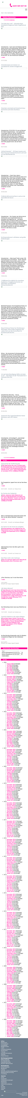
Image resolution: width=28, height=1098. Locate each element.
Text (3, 651)
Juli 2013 (9, 901)
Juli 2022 (9, 738)
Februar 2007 (10, 1016)
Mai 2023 (9, 723)
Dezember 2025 (11, 676)
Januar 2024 (10, 710)
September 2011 (11, 935)
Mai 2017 (9, 831)
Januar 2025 (10, 692)
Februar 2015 (10, 872)
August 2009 (10, 973)
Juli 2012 (9, 919)
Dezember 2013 (11, 894)
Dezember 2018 (11, 803)
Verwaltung (4, 1073)
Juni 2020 (9, 775)
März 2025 (10, 689)
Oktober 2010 (10, 952)
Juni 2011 (9, 939)
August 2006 (10, 1026)
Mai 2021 (9, 759)
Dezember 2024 (11, 694)
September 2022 (11, 735)
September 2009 (11, 971)
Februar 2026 (10, 672)
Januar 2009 (10, 983)
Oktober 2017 (10, 824)
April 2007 (9, 1013)
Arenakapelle (4, 1045)
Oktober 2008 (10, 988)
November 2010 (11, 950)
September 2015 (11, 862)
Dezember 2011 (11, 931)
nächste (12, 20)
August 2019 (10, 790)
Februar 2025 (10, 690)
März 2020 (10, 779)
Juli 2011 (9, 938)
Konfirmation (4, 1050)
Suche (2, 1077)
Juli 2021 (9, 756)
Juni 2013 (9, 902)
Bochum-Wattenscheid (7, 1063)
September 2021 (11, 753)
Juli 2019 (9, 791)
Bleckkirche (4, 1068)
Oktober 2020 (10, 770)
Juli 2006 (9, 1028)
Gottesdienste (4, 1044)
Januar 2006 (10, 1036)
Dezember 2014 (11, 876)
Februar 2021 (10, 763)
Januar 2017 (10, 836)
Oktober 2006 (10, 1023)
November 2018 (11, 804)
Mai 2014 (9, 886)
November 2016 (11, 841)
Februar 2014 (10, 890)
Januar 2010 (10, 964)
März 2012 (10, 925)
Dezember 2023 (11, 713)
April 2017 (9, 832)
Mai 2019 (9, 794)
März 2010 (10, 961)
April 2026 (9, 669)
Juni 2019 (9, 793)
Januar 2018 (10, 818)
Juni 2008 (9, 994)
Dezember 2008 (11, 985)
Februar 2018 (10, 817)
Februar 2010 (10, 963)
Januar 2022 (10, 746)
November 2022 (11, 732)
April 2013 (9, 905)
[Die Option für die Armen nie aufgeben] (14, 537)
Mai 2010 (9, 959)
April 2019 (9, 796)
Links (2, 1085)
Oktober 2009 (10, 970)
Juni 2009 (9, 976)
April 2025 (9, 687)
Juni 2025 (9, 685)
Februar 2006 (10, 1035)
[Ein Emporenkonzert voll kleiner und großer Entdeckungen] (14, 249)
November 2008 (11, 987)
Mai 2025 (9, 686)
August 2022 (10, 737)
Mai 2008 (9, 995)
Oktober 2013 (10, 897)
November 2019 (11, 786)
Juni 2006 (9, 1029)
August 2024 (10, 700)
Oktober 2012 (10, 915)
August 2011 (10, 936)
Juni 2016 (9, 848)
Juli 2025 (9, 683)
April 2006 (9, 1032)
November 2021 (11, 751)
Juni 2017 (9, 829)
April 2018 (9, 814)
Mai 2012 (9, 922)
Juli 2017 (9, 828)
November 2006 (11, 1022)
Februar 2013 (10, 908)
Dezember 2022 (11, 731)
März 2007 (10, 1015)
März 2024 (10, 707)
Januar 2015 (10, 873)
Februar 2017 (10, 835)
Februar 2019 (10, 798)
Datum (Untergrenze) (7, 652)
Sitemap (3, 1088)
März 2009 (10, 980)
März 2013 (10, 907)
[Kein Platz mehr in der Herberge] (14, 568)
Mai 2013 (9, 904)
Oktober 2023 (10, 716)
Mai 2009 (9, 977)
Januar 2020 (10, 782)
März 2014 (10, 888)
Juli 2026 (9, 665)
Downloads (4, 1078)
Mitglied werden (5, 1046)
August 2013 (10, 900)
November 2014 (11, 877)
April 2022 (9, 742)
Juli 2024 (9, 701)
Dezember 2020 (11, 768)
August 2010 (10, 954)
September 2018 (11, 807)
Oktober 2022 (10, 734)
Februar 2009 (10, 981)
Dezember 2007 (11, 1004)
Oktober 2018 (10, 805)
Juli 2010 (9, 956)
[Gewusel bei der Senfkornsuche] (14, 473)
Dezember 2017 (11, 821)
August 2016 (10, 845)
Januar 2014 (10, 891)
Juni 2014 (9, 884)
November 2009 (11, 969)
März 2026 (10, 671)
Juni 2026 (9, 666)
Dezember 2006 (11, 1021)
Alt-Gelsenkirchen (5, 1061)
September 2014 (11, 880)
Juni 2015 (9, 866)
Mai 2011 (9, 940)
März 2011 (10, 943)
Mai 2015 (9, 867)
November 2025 (11, 678)
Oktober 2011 (10, 933)
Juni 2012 (9, 921)
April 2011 (9, 942)
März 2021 (10, 762)
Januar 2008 (10, 1001)
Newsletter (4, 1081)
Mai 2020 (9, 776)
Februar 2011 (10, 945)
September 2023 (11, 717)
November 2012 (11, 914)
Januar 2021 (10, 765)
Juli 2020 (9, 773)
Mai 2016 (9, 849)
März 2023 (10, 725)
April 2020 (9, 777)
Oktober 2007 (10, 1005)
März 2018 (10, 815)
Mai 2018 (9, 812)
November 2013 (11, 895)
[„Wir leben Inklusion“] (14, 597)
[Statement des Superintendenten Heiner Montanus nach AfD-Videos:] (14, 427)
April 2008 (9, 997)
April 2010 (9, 960)
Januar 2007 (10, 1018)
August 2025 (10, 682)
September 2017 (11, 825)
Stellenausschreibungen (7, 1080)
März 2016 (10, 852)
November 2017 (11, 822)
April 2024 (9, 706)
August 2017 (10, 827)
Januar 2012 (10, 928)
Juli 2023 (9, 720)
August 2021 (10, 755)
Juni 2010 (9, 957)
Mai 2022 (9, 741)
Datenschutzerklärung (6, 1084)
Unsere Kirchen (5, 1056)
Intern (2, 1089)
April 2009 (9, 978)
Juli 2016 (9, 846)
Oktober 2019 (10, 787)
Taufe (2, 1048)
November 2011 (11, 932)
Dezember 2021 (11, 749)
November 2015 (11, 859)
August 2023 (10, 718)
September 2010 (11, 953)
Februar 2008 (10, 999)
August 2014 (10, 881)
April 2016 (9, 850)
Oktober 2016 (10, 842)
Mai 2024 (9, 704)
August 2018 (10, 808)
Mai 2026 (9, 668)
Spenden (3, 1054)
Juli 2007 (9, 1009)
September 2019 (11, 789)
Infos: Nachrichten (9, 12)
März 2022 (10, 744)
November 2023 (11, 714)
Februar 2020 (10, 780)
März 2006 (10, 1033)
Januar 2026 (10, 673)
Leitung (3, 1069)
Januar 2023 (10, 728)
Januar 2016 (10, 855)
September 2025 (11, 680)
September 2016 (11, 843)
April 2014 (9, 887)
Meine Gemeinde (5, 1059)
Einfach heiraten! (5, 1067)
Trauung (3, 1052)
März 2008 (10, 998)
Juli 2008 (9, 992)
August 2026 (10, 664)
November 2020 (11, 769)
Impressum (4, 1082)
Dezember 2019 (11, 784)
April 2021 (9, 760)
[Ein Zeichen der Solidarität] (14, 504)
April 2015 (9, 869)
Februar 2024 (10, 708)
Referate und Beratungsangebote (9, 1071)
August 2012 (10, 918)
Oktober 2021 (10, 752)
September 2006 (11, 1025)
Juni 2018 (9, 811)
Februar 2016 (10, 853)
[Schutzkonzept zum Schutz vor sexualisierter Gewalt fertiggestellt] (14, 77)
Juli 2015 (9, 864)
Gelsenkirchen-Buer (6, 1062)
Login (2, 1095)
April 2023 (9, 724)
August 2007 (10, 1008)
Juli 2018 (9, 810)
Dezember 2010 (11, 949)
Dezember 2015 (11, 857)
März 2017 (10, 834)
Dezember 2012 (11, 912)
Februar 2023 (10, 727)
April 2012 (9, 924)
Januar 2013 (10, 909)
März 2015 (10, 870)
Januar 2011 (10, 946)
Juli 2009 (9, 974)
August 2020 (10, 772)
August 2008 (10, 991)
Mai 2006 (9, 1030)
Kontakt (3, 1086)
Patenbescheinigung (6, 1049)
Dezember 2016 (11, 839)
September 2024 (11, 699)
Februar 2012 (10, 926)
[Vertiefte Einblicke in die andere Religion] (14, 626)
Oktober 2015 (10, 860)
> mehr (3, 57)
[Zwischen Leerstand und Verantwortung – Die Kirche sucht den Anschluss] (14, 120)
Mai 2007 (9, 1012)
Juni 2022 (9, 739)
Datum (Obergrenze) (7, 654)
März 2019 (10, 797)
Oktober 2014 (10, 879)
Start (2, 12)
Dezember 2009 (11, 967)
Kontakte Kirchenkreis (6, 1053)
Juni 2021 (9, 758)
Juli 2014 (9, 883)
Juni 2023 (9, 721)
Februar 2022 (10, 745)
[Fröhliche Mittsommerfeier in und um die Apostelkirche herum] (14, 207)
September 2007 (11, 1006)
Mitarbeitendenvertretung (7, 1072)
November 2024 (11, 696)
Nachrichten (4, 1042)
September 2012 (11, 917)
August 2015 (10, 863)
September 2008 (11, 990)
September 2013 (11, 898)
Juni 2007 (9, 1011)
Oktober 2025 (10, 679)
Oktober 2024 (10, 697)
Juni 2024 (9, 703)
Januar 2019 (10, 800)
